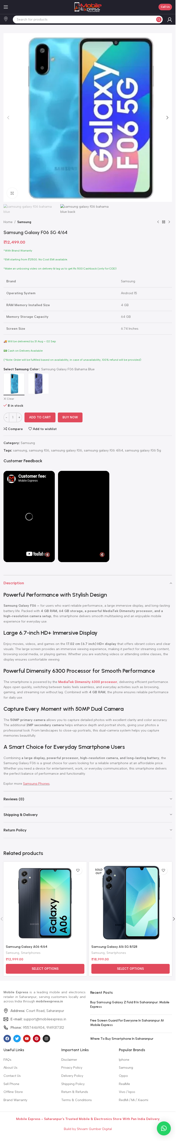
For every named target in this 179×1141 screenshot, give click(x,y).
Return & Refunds (74, 1092)
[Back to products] (163, 222)
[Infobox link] (5, 19)
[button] (8, 117)
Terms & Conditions (76, 1100)
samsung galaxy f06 (66, 450)
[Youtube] (27, 1038)
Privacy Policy (71, 1068)
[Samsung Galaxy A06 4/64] (45, 903)
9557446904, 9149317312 (37, 1028)
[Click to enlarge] (12, 193)
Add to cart (40, 417)
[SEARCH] (159, 19)
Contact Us (12, 1076)
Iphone (124, 1060)
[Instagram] (46, 1038)
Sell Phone (11, 1084)
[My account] (169, 19)
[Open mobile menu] (5, 7)
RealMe (124, 1084)
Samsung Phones (36, 784)
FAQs (7, 1060)
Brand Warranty (15, 1100)
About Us (10, 1068)
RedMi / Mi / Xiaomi (133, 1100)
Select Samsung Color (21, 369)
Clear (10, 398)
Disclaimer (69, 1060)
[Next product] (169, 222)
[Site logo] (88, 7)
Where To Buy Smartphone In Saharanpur (121, 1039)
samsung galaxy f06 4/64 (103, 450)
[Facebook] (7, 1038)
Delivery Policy (72, 1076)
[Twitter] (17, 1038)
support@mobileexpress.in (38, 1019)
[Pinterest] (36, 1038)
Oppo (123, 1076)
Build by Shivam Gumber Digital (88, 1129)
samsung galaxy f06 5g (143, 450)
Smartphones (31, 953)
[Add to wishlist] (78, 870)
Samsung (24, 222)
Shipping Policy (73, 1084)
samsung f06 (39, 450)
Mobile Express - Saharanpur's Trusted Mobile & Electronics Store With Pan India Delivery (88, 1119)
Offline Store (13, 1092)
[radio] (13, 383)
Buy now (70, 417)
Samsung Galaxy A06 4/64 (26, 947)
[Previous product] (158, 222)
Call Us (165, 6)
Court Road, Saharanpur (37, 1011)
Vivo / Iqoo (127, 1092)
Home (8, 222)
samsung (20, 450)
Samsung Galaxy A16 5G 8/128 (114, 947)
